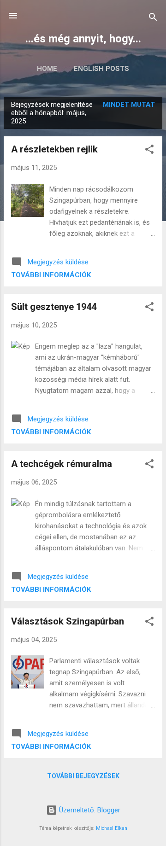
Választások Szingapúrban (67, 621)
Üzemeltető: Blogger (88, 810)
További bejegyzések (83, 776)
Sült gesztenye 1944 (53, 306)
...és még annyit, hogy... (83, 38)
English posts (101, 68)
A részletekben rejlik (54, 149)
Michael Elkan (111, 828)
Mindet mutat (129, 104)
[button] (149, 151)
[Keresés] (153, 19)
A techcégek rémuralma (61, 463)
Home (47, 68)
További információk (51, 275)
